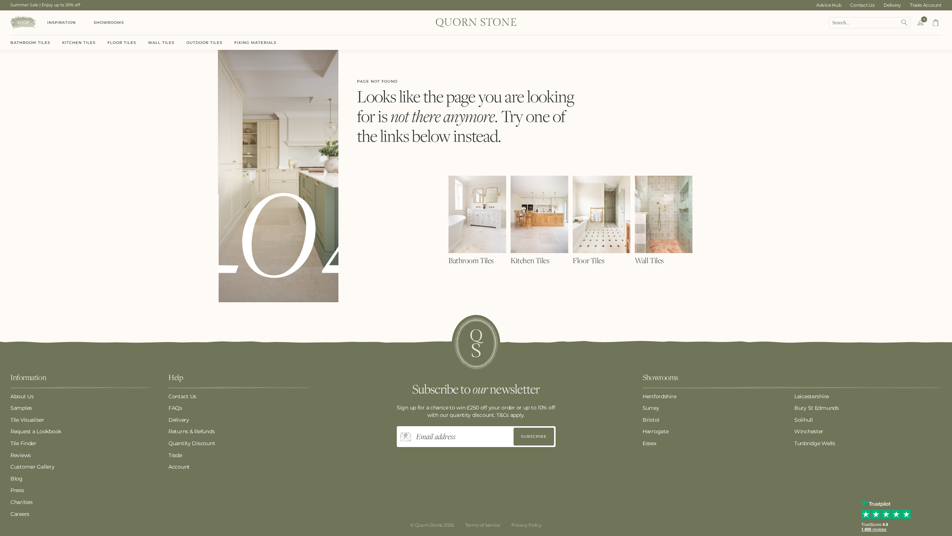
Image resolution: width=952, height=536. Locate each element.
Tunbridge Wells (814, 443)
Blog (16, 478)
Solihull (803, 420)
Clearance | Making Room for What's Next (52, 4)
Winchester (808, 431)
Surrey (651, 408)
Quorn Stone (429, 525)
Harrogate (655, 431)
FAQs (175, 408)
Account (179, 466)
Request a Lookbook (35, 431)
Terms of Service (482, 525)
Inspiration (61, 22)
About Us (22, 396)
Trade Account (926, 5)
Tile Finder (23, 443)
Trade (175, 455)
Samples (21, 408)
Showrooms (109, 22)
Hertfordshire (659, 396)
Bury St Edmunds (816, 408)
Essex (649, 443)
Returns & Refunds (191, 431)
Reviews (20, 455)
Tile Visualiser (27, 420)
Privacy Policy (526, 525)
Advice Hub (829, 5)
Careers (19, 514)
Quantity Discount (191, 443)
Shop (23, 22)
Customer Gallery (32, 466)
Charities (21, 502)
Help (175, 378)
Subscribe (534, 436)
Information (28, 378)
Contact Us (862, 5)
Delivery (892, 5)
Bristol (651, 420)
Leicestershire (811, 396)
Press (17, 490)
